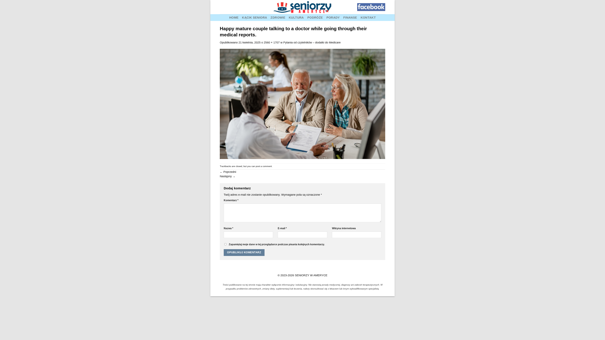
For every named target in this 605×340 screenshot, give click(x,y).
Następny (227, 176)
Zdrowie (278, 17)
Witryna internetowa (344, 228)
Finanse (350, 17)
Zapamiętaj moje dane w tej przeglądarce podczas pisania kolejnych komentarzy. (277, 244)
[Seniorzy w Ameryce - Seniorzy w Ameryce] (302, 7)
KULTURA (296, 17)
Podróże (315, 17)
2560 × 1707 (272, 42)
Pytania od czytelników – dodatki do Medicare (312, 42)
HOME (234, 17)
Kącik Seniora (254, 17)
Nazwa (228, 228)
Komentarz (231, 200)
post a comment (264, 166)
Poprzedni (228, 171)
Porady (333, 17)
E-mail (282, 228)
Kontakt (368, 17)
